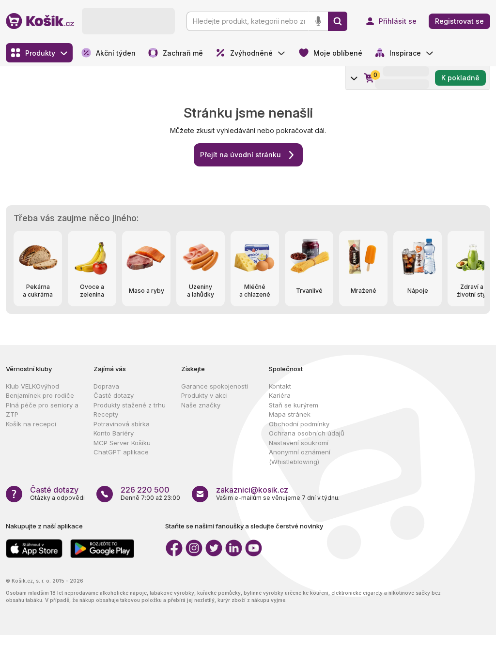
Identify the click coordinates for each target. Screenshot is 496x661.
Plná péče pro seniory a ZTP (42, 410)
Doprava (106, 386)
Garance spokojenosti (214, 386)
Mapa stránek (289, 414)
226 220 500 (145, 490)
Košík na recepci (31, 424)
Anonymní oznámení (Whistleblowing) (299, 457)
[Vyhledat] (337, 21)
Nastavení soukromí (298, 443)
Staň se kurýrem (293, 405)
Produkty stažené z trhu (129, 405)
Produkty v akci (204, 395)
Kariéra (280, 395)
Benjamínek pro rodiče (40, 395)
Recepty (105, 414)
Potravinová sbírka (121, 424)
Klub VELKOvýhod (32, 386)
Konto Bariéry (113, 433)
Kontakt (280, 386)
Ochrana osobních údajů (306, 433)
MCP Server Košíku (122, 443)
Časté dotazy (113, 395)
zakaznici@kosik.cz (252, 490)
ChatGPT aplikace (121, 452)
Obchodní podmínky (299, 424)
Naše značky (200, 405)
